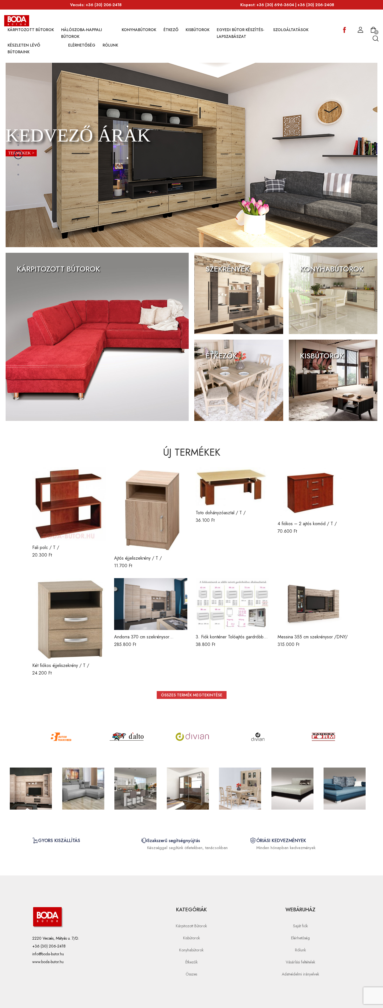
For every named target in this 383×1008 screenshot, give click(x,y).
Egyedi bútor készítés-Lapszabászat (240, 33)
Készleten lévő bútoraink (24, 48)
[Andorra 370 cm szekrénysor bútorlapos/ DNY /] (151, 604)
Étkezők (191, 962)
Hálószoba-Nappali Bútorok (81, 33)
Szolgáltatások (290, 30)
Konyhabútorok (139, 30)
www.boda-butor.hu (48, 962)
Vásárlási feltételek (300, 962)
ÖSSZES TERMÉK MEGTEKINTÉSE (191, 695)
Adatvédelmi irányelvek (300, 974)
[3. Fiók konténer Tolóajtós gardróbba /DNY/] (232, 604)
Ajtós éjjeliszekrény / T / (138, 558)
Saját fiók (300, 926)
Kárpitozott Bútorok (31, 30)
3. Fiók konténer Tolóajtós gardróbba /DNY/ (231, 640)
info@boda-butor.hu (48, 954)
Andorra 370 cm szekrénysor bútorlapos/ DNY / (141, 640)
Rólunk (110, 45)
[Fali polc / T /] (69, 504)
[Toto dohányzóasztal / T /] (232, 486)
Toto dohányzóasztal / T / (221, 512)
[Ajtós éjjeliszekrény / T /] (151, 509)
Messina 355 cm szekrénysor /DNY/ (313, 637)
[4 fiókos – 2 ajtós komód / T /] (314, 492)
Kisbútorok (197, 30)
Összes (191, 974)
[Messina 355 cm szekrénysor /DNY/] (314, 604)
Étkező (170, 30)
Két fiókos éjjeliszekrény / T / (60, 665)
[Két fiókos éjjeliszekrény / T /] (69, 618)
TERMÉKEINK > (34, 283)
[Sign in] (360, 30)
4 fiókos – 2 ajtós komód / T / (307, 523)
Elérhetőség (81, 45)
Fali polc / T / (45, 547)
